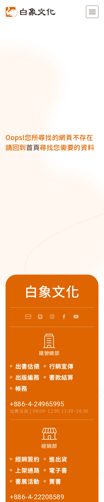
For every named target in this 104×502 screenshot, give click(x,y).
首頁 (33, 147)
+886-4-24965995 (37, 404)
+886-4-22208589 (37, 497)
